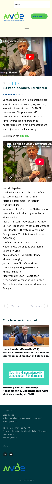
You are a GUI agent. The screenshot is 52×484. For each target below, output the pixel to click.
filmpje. (24, 135)
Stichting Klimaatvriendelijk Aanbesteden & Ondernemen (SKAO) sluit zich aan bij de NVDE (26, 381)
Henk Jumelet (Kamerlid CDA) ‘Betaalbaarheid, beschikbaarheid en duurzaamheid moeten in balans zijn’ (26, 342)
